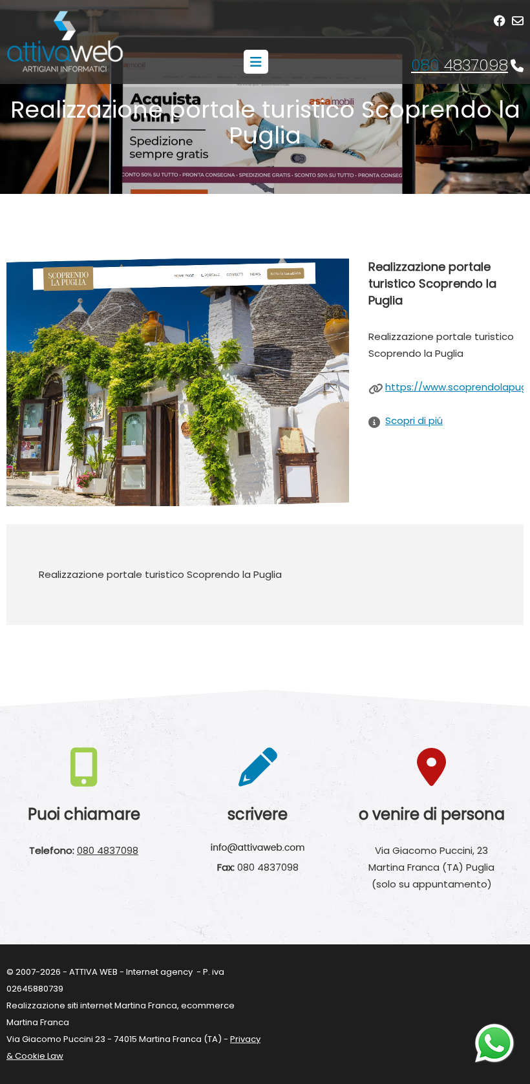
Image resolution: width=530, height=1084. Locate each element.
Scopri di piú (414, 420)
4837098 (459, 65)
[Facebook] (499, 21)
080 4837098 (107, 850)
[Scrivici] (518, 21)
